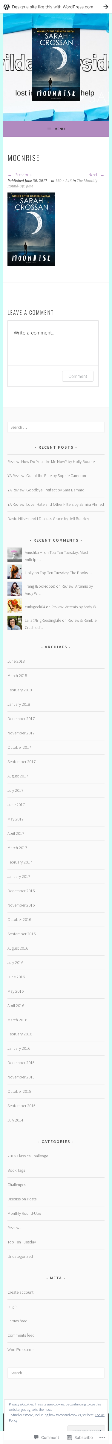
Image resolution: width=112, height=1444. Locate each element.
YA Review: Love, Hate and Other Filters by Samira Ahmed (55, 504)
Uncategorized (20, 1256)
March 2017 (17, 847)
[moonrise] (31, 264)
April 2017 (15, 833)
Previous (22, 175)
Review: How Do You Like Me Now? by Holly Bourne (51, 461)
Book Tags (16, 1170)
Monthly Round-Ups (24, 1213)
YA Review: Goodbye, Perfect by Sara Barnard (46, 490)
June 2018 (16, 661)
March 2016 (17, 1020)
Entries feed (17, 1321)
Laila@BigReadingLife (43, 620)
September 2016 (21, 933)
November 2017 (21, 733)
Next (93, 175)
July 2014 (15, 1120)
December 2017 (21, 718)
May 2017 (15, 819)
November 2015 (21, 1077)
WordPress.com (21, 1349)
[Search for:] (55, 427)
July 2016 (15, 962)
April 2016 (15, 1005)
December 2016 (21, 890)
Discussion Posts (21, 1199)
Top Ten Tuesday (21, 1242)
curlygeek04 (35, 606)
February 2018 (19, 690)
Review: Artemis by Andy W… (75, 606)
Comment (77, 376)
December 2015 (21, 1062)
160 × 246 (63, 181)
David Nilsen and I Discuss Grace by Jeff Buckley (48, 518)
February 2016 (19, 1034)
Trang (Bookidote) (40, 586)
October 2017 (19, 747)
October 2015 (19, 1091)
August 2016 (17, 948)
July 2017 (15, 790)
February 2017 (19, 862)
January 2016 (18, 1048)
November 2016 (21, 905)
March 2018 (17, 675)
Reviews (14, 1227)
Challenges (16, 1184)
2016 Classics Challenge (27, 1156)
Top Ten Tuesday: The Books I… (66, 572)
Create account (20, 1292)
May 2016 (15, 991)
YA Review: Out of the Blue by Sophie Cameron (46, 475)
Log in (12, 1306)
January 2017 (18, 876)
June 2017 (16, 804)
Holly (29, 572)
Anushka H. (34, 552)
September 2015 (21, 1105)
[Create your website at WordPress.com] (56, 6)
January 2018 (18, 704)
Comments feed (21, 1335)
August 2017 (17, 776)
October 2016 (19, 919)
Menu (59, 129)
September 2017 (21, 761)
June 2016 (16, 977)
